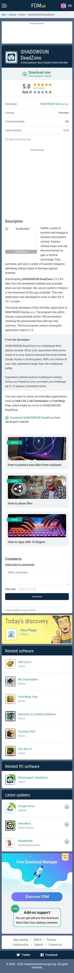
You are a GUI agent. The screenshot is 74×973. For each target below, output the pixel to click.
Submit (38, 944)
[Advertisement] (37, 32)
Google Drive (26, 806)
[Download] (67, 807)
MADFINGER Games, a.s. (54, 104)
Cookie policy (20, 944)
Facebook (52, 954)
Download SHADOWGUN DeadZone (32, 417)
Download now (39, 72)
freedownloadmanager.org (40, 964)
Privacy (51, 939)
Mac (4, 14)
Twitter (26, 954)
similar (35, 405)
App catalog (20, 939)
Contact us (55, 944)
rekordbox (24, 823)
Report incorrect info (20, 139)
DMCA (37, 939)
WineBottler (25, 841)
